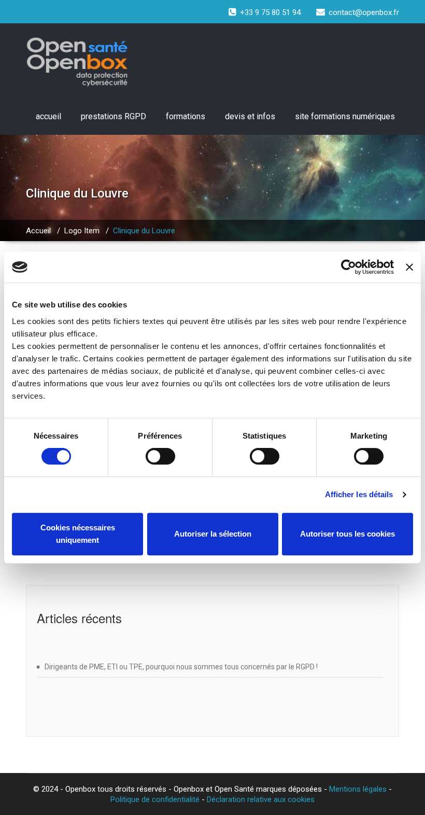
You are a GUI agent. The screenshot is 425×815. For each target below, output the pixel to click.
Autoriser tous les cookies (347, 533)
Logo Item (82, 230)
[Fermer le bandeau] (409, 267)
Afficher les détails (359, 494)
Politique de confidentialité (155, 799)
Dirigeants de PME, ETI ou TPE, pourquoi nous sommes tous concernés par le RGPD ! (181, 667)
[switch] (160, 456)
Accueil (38, 230)
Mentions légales (358, 789)
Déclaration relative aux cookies (261, 799)
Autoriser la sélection (212, 533)
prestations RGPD (113, 116)
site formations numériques (345, 116)
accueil (48, 116)
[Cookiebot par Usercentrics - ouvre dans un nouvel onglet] (348, 267)
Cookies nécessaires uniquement (77, 533)
